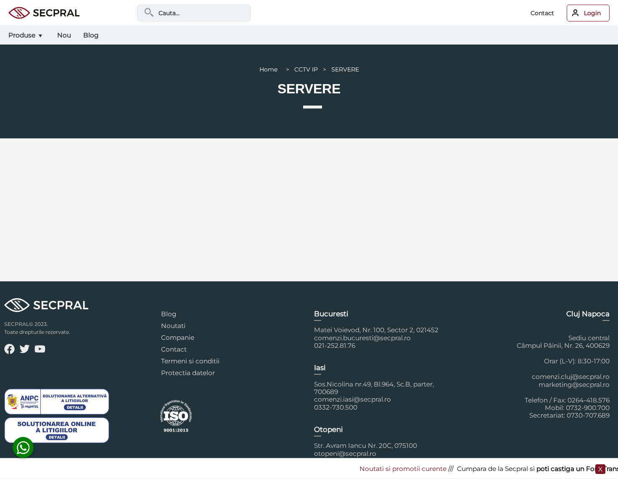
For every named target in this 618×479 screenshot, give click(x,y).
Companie (177, 337)
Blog (169, 314)
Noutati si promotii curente (396, 469)
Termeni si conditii (190, 361)
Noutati (173, 326)
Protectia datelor (188, 373)
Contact (542, 13)
